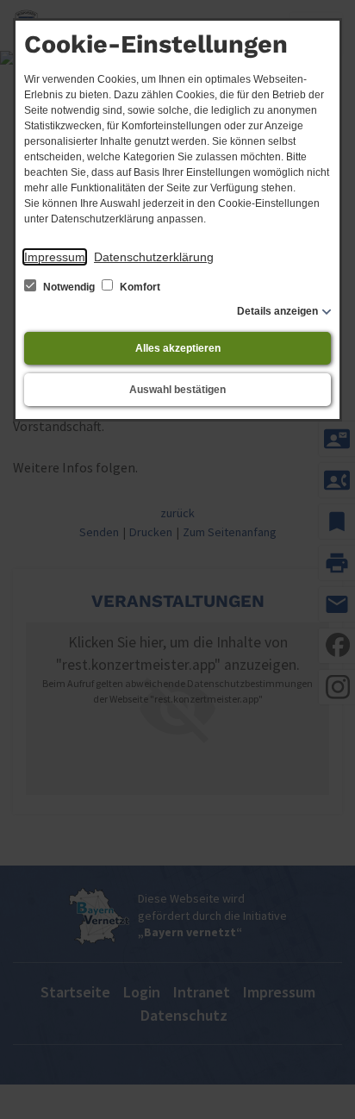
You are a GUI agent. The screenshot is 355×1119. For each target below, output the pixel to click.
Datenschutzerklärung (154, 257)
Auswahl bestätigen (177, 390)
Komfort (138, 287)
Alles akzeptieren (178, 348)
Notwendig (68, 287)
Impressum (54, 257)
